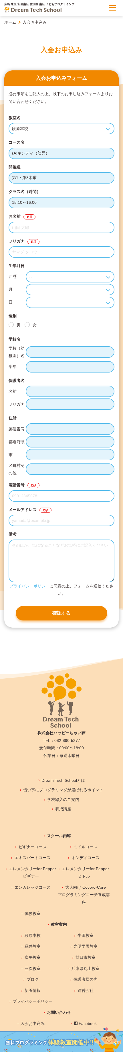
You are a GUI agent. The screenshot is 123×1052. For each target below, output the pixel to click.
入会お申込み (32, 1023)
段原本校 (32, 935)
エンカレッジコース (32, 887)
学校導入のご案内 (63, 799)
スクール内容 (59, 835)
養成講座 (63, 809)
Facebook (87, 1023)
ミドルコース (85, 847)
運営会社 (85, 990)
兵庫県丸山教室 (85, 968)
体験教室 (32, 913)
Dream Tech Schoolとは (63, 780)
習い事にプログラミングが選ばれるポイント (63, 790)
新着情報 (32, 990)
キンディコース (85, 857)
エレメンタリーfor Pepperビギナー (32, 872)
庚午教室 (32, 957)
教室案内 (59, 924)
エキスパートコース (32, 857)
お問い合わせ (59, 1012)
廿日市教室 (85, 957)
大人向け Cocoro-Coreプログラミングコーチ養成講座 (84, 895)
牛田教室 (85, 935)
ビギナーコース (32, 847)
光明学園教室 (85, 946)
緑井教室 (32, 946)
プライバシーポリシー (29, 586)
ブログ (32, 979)
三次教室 (32, 968)
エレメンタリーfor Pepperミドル (85, 872)
